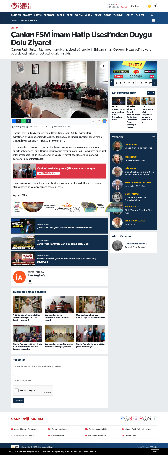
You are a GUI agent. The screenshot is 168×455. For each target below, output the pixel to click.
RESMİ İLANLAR (29, 21)
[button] (149, 93)
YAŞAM (88, 15)
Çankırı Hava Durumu (60, 429)
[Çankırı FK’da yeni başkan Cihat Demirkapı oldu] (118, 101)
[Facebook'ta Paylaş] (14, 121)
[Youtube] (141, 419)
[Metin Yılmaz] (117, 197)
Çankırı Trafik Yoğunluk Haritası (138, 429)
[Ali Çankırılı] (117, 171)
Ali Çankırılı (131, 169)
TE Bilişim (153, 447)
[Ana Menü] (153, 21)
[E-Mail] (30, 281)
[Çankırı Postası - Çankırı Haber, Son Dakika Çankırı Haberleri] (21, 6)
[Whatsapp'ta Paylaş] (23, 121)
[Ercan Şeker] (117, 146)
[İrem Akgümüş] (19, 277)
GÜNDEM (16, 15)
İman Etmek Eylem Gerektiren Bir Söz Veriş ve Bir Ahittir (139, 173)
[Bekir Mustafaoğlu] (117, 222)
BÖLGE (107, 15)
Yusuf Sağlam (132, 207)
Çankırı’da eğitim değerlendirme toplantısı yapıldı (57, 317)
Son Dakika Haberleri (97, 436)
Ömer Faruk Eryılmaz (136, 244)
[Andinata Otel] (68, 206)
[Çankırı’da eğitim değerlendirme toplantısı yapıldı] (59, 304)
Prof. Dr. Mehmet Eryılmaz (139, 183)
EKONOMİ (49, 15)
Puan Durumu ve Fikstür (24, 436)
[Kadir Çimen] (117, 159)
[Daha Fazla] (28, 121)
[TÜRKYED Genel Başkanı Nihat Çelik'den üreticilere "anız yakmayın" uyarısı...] (133, 101)
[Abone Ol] (104, 121)
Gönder (19, 401)
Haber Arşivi (131, 436)
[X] (126, 419)
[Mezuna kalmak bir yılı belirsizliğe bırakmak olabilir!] (90, 304)
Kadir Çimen (131, 157)
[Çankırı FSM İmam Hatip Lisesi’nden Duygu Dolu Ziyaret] (59, 89)
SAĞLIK (61, 15)
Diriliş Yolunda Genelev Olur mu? (138, 211)
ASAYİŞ (38, 15)
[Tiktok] (145, 419)
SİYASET (27, 15)
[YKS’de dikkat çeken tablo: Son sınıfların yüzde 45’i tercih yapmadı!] (27, 304)
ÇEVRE (98, 15)
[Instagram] (136, 419)
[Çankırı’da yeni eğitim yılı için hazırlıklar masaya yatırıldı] (59, 333)
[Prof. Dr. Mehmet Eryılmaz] (117, 184)
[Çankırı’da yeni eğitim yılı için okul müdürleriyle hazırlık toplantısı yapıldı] (27, 333)
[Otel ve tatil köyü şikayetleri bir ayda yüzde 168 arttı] (148, 101)
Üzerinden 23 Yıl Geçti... (137, 186)
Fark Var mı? (130, 224)
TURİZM (139, 15)
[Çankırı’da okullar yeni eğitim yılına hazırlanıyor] (90, 333)
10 (150, 82)
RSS (16, 447)
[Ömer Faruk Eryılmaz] (117, 245)
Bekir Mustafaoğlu (135, 221)
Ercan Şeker (131, 144)
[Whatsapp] (155, 419)
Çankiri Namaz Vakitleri (98, 429)
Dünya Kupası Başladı (135, 161)
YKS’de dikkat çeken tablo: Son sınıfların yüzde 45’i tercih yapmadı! (26, 317)
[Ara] (152, 15)
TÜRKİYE (118, 15)
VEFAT (15, 21)
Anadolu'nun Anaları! (135, 247)
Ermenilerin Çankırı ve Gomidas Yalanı (135, 198)
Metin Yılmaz (132, 194)
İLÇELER (129, 15)
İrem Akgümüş (19, 127)
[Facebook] (122, 419)
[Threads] (150, 419)
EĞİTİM (79, 15)
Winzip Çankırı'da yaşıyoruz (138, 148)
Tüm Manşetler (57, 436)
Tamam (154, 451)
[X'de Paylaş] (18, 121)
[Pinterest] (131, 419)
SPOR (70, 15)
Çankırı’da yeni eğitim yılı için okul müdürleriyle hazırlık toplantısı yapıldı (27, 346)
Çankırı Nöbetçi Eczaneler (25, 429)
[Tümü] (153, 137)
